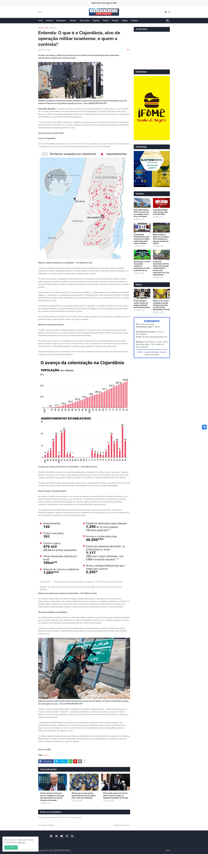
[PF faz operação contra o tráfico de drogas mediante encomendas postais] (142, 294)
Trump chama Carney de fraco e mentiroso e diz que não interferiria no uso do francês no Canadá (52, 796)
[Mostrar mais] (85, 761)
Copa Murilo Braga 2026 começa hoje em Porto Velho (160, 212)
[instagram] (169, 12)
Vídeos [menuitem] (125, 20)
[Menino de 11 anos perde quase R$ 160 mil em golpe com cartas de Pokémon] (84, 782)
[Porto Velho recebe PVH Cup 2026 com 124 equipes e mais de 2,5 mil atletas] (142, 203)
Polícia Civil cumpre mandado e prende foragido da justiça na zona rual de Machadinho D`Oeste (161, 305)
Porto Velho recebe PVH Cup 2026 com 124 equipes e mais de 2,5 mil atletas (141, 213)
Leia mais (21, 842)
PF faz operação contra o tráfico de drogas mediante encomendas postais (142, 304)
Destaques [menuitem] (60, 20)
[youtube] (62, 836)
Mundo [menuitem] (73, 20)
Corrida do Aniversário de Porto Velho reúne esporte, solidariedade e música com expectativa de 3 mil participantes (161, 268)
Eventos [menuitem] (49, 20)
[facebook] (166, 12)
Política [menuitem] (115, 20)
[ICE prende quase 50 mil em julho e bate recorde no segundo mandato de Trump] (115, 782)
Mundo (53, 28)
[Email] (80, 761)
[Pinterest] (75, 761)
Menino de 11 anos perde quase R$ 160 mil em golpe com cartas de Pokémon (83, 795)
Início (40, 12)
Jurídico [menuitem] (134, 20)
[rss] (72, 836)
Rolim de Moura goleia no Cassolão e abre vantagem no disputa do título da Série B (161, 239)
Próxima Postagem (121, 825)
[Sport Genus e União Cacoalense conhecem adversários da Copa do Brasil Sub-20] (142, 255)
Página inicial (43, 28)
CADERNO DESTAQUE (61, 850)
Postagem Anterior (46, 825)
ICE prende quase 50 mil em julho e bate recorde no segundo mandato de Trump (115, 795)
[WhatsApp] (70, 761)
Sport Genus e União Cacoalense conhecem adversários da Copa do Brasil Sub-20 (142, 266)
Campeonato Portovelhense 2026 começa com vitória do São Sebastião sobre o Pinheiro (142, 239)
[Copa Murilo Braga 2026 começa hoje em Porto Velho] (161, 203)
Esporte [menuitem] (96, 20)
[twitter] (56, 836)
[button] (167, 20)
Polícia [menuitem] (106, 20)
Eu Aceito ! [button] (11, 847)
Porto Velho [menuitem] (85, 20)
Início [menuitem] (40, 20)
